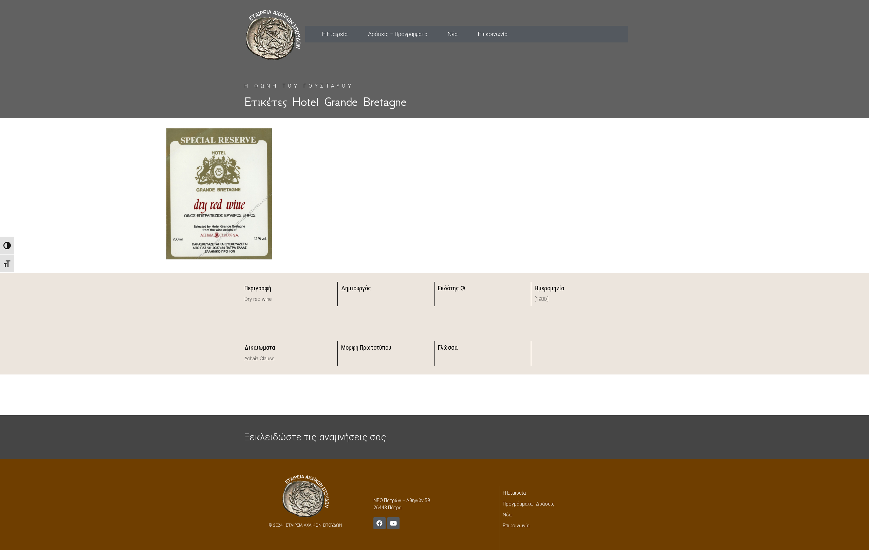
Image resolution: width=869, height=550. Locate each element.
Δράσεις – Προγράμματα (397, 34)
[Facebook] (379, 523)
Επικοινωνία (492, 34)
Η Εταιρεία (335, 34)
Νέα (453, 34)
